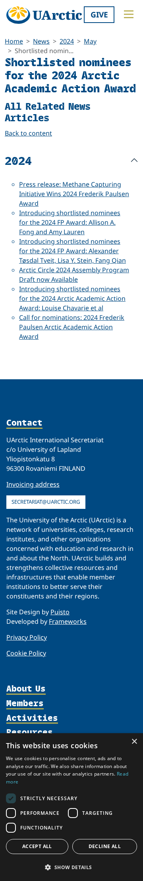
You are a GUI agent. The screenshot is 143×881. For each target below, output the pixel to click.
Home (14, 41)
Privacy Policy (26, 637)
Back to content (28, 133)
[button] (71, 867)
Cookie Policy (26, 653)
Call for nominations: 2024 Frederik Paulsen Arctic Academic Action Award (71, 327)
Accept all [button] (37, 846)
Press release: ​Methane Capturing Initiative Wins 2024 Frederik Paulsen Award (74, 194)
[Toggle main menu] (129, 14)
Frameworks (68, 621)
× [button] (134, 742)
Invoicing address (33, 484)
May (90, 41)
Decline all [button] (105, 846)
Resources (29, 732)
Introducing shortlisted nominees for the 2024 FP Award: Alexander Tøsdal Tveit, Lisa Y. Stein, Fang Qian (72, 251)
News (41, 41)
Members (25, 703)
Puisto (60, 612)
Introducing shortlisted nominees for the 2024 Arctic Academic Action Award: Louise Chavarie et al (72, 298)
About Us (26, 689)
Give (99, 14)
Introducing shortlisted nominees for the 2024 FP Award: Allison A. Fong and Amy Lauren (69, 222)
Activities (32, 718)
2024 (67, 41)
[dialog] (71, 807)
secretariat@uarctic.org (46, 501)
